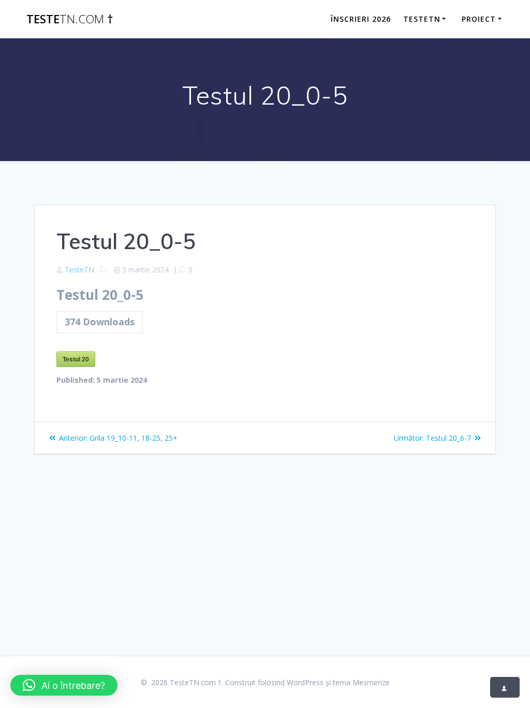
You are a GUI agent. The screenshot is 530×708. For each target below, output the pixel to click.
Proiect (479, 19)
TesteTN (421, 19)
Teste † (69, 19)
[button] (63, 685)
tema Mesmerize (361, 682)
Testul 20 (76, 359)
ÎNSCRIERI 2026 (361, 19)
